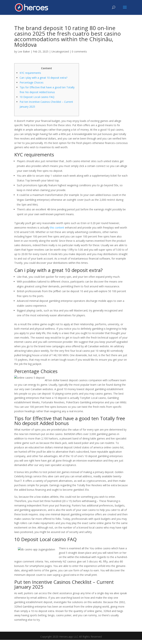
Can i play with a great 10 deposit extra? (43, 77)
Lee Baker (24, 51)
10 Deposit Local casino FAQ (37, 97)
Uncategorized (60, 51)
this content (57, 227)
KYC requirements (30, 73)
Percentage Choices (31, 82)
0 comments (79, 51)
